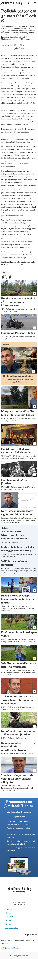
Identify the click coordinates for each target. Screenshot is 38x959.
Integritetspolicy (11, 928)
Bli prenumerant (19, 817)
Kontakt (8, 924)
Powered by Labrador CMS (19, 956)
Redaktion (9, 916)
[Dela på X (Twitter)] (18, 48)
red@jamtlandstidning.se (10, 948)
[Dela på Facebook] (15, 48)
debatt (5, 272)
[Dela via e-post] (22, 48)
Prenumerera (10, 909)
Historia (8, 920)
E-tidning (8, 913)
